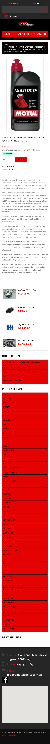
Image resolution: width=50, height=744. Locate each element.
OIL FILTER (7, 555)
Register (14, 3)
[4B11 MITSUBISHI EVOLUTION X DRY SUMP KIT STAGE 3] (9, 343)
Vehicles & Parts (9, 616)
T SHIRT (6, 594)
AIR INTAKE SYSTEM (10, 403)
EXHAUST (7, 477)
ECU (4, 455)
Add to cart (21, 159)
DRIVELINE (7, 442)
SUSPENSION (8, 589)
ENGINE (6, 463)
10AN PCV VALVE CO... (27, 307)
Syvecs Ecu (7, 376)
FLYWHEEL (7, 494)
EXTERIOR (7, 485)
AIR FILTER (7, 398)
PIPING (5, 559)
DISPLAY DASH (8, 437)
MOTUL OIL (11, 167)
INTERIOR (6, 529)
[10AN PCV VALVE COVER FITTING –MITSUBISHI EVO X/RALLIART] (9, 311)
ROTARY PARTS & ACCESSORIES (15, 367)
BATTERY (6, 407)
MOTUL (11, 170)
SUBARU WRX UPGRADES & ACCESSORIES (18, 371)
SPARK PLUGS (8, 581)
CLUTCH (6, 424)
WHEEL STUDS (8, 629)
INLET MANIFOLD (9, 516)
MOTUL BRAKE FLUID (11, 542)
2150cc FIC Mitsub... (26, 325)
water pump (7, 624)
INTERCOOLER (8, 524)
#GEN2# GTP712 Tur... (27, 290)
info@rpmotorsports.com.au (24, 674)
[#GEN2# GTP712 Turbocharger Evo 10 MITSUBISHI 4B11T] (9, 294)
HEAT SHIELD (8, 511)
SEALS (5, 572)
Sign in (38, 3)
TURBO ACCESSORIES (11, 598)
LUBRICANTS (8, 533)
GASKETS (6, 503)
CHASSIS (6, 420)
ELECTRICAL (8, 459)
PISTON (6, 563)
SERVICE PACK (8, 576)
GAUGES (6, 507)
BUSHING (6, 416)
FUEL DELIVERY (9, 498)
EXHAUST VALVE (9, 481)
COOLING (6, 433)
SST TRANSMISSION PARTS (13, 585)
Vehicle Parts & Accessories (13, 611)
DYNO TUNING (8, 450)
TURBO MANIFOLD (10, 603)
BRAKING (6, 411)
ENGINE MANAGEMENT (11, 472)
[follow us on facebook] (5, 678)
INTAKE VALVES (9, 520)
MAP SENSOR (8, 537)
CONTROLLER (8, 429)
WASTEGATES (8, 620)
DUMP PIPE (7, 446)
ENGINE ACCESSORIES (11, 468)
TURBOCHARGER (9, 607)
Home (6, 45)
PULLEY (6, 568)
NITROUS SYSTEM (10, 550)
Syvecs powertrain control (12, 380)
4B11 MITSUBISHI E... (26, 340)
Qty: (3, 159)
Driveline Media (9, 735)
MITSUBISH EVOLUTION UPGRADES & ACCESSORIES (26, 47)
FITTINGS (6, 490)
